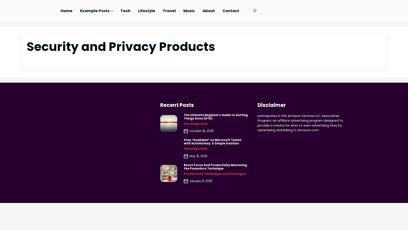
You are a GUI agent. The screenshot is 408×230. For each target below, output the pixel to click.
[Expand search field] (255, 10)
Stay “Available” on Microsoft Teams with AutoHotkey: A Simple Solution (213, 141)
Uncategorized (195, 124)
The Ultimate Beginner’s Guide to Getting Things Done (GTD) (216, 117)
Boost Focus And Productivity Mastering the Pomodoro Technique (215, 167)
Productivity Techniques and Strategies (215, 174)
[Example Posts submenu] (112, 11)
